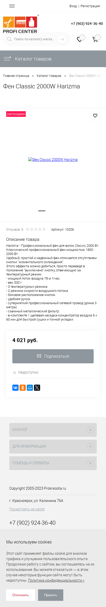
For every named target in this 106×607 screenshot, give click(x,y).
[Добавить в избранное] (95, 115)
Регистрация (90, 6)
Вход (73, 6)
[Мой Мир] (30, 388)
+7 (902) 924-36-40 (87, 23)
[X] (37, 388)
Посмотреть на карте (27, 509)
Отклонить (20, 595)
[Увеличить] (53, 159)
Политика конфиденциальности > (56, 580)
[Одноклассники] (23, 388)
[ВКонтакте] (15, 388)
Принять (50, 595)
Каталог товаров (32, 58)
